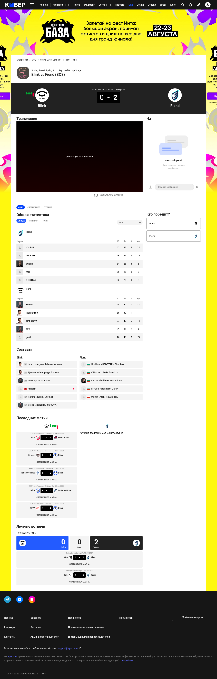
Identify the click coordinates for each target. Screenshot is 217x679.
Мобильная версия (192, 617)
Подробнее (127, 660)
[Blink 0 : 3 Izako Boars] (33, 94)
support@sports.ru (67, 648)
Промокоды (126, 617)
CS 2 (34, 60)
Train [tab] (44, 221)
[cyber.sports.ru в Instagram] (32, 600)
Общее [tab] (21, 221)
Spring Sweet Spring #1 (51, 60)
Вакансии (36, 617)
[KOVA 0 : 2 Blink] (26, 93)
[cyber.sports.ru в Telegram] (8, 600)
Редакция (9, 627)
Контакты (9, 636)
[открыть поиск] (182, 5)
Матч (20, 207)
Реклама (36, 627)
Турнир (48, 207)
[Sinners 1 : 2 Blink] (31, 93)
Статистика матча (46, 444)
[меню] (32, 5)
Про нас (8, 617)
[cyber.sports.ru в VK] (20, 600)
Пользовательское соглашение (86, 627)
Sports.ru (12, 656)
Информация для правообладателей (89, 636)
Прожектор (74, 617)
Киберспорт (22, 60)
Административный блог (45, 636)
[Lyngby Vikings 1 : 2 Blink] (30, 93)
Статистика (33, 207)
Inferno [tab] (33, 221)
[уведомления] (190, 5)
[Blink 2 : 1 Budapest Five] (28, 93)
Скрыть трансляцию (111, 195)
